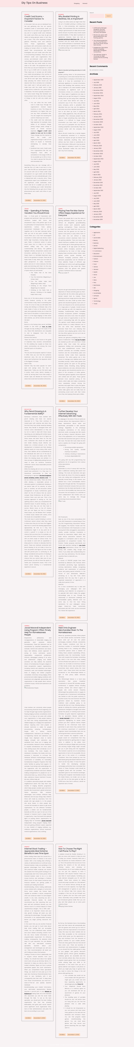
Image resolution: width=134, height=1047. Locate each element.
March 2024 (97, 111)
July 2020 (96, 198)
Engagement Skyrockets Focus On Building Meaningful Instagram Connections (101, 50)
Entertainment (98, 256)
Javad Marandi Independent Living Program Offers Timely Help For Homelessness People (37, 631)
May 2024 (96, 106)
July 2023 (96, 132)
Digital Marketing (99, 248)
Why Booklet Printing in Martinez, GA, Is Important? (70, 17)
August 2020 (97, 196)
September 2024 (99, 95)
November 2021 (98, 185)
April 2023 (96, 140)
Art (94, 235)
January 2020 (98, 214)
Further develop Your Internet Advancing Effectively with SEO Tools (70, 413)
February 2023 (98, 145)
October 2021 (97, 188)
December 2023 (98, 119)
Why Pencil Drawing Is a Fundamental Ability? (35, 412)
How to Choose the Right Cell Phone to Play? (70, 849)
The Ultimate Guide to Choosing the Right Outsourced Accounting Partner (101, 57)
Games (60, 208)
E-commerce (98, 251)
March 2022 (97, 174)
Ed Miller (28, 200)
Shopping (76, 3)
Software (96, 296)
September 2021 (98, 190)
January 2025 (97, 87)
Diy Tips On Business (35, 3)
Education (27, 409)
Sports (95, 298)
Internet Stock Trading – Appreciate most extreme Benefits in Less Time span (36, 851)
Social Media (97, 293)
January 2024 (98, 116)
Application (97, 232)
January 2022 (97, 180)
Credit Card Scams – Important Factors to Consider (34, 18)
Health (95, 272)
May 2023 (96, 138)
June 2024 (97, 103)
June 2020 (97, 201)
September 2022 (98, 159)
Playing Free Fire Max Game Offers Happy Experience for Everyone (71, 213)
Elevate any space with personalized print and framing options (100, 36)
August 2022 (97, 161)
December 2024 (98, 90)
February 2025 (98, 85)
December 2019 (98, 217)
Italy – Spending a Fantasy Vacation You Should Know (36, 211)
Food (95, 264)
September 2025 (98, 80)
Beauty (96, 240)
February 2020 (98, 211)
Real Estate (97, 285)
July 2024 (96, 101)
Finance (26, 14)
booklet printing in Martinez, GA (68, 39)
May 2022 (96, 169)
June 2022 (97, 167)
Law (95, 277)
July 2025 (96, 82)
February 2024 (98, 114)
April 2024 (96, 109)
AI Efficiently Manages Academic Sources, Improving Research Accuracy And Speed (100, 30)
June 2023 (97, 135)
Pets (95, 282)
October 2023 (98, 124)
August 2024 (97, 98)
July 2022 (96, 164)
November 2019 (98, 219)
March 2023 (97, 143)
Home (95, 274)
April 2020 (96, 206)
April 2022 (96, 172)
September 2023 (98, 127)
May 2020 (96, 203)
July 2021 (96, 193)
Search (92, 13)
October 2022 (98, 156)
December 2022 (98, 151)
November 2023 (98, 122)
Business (61, 14)
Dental (95, 245)
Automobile (97, 238)
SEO (59, 409)
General (85, 3)
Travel (26, 208)
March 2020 (97, 209)
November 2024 (98, 93)
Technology (97, 301)
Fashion (96, 259)
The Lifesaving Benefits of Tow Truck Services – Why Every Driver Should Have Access (101, 43)
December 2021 (98, 182)
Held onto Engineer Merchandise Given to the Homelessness (70, 630)
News (95, 280)
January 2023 (97, 148)
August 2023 (97, 130)
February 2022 (98, 177)
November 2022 (98, 153)
